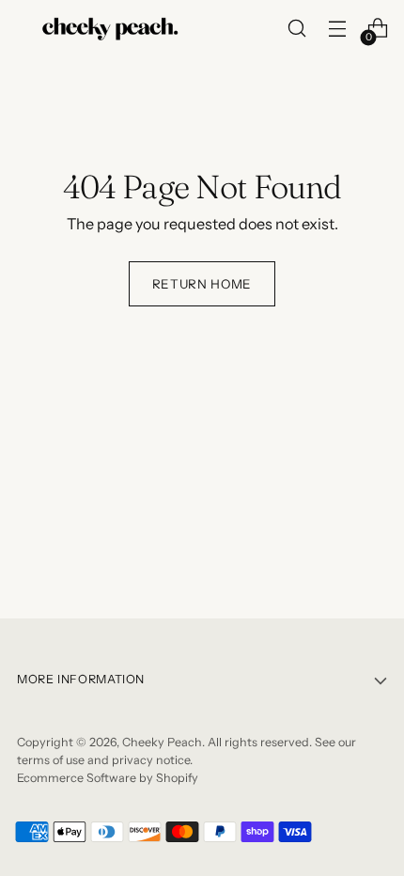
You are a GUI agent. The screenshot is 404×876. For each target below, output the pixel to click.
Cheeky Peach (162, 742)
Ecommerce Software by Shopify (107, 778)
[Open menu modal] (337, 28)
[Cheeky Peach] (111, 28)
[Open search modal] (296, 28)
